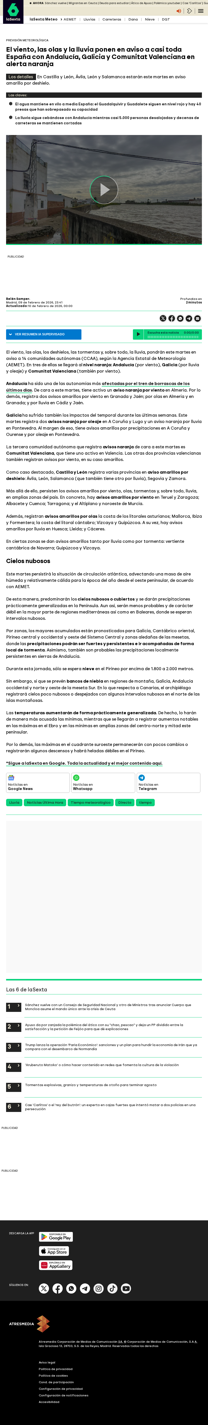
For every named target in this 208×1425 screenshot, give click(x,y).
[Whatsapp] (71, 1293)
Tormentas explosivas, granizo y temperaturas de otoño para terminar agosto (91, 1085)
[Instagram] (98, 1293)
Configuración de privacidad (61, 1389)
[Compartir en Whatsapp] (180, 320)
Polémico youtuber (167, 3)
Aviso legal (47, 1362)
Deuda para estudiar (114, 3)
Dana (133, 19)
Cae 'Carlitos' (191, 3)
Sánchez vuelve (55, 3)
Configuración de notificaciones (64, 1395)
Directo (124, 802)
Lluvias (89, 19)
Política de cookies (53, 1375)
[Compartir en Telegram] (189, 321)
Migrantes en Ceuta (83, 3)
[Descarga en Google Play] (56, 1241)
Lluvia (14, 802)
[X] (163, 320)
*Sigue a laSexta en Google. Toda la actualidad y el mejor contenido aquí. (84, 763)
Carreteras (111, 19)
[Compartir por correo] (197, 321)
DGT (166, 19)
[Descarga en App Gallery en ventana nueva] (56, 1269)
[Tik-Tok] (112, 1293)
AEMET (70, 19)
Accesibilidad (49, 1402)
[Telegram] (85, 1293)
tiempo (145, 802)
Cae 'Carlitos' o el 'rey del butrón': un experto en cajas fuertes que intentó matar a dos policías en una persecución (110, 1107)
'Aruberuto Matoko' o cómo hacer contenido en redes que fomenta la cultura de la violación (102, 1065)
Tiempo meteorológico (91, 802)
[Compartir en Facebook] (171, 320)
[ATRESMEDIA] (104, 1324)
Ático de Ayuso (141, 3)
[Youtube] (126, 1293)
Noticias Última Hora (45, 802)
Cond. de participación (56, 1382)
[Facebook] (57, 1293)
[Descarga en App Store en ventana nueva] (54, 1255)
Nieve (150, 19)
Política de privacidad (56, 1369)
